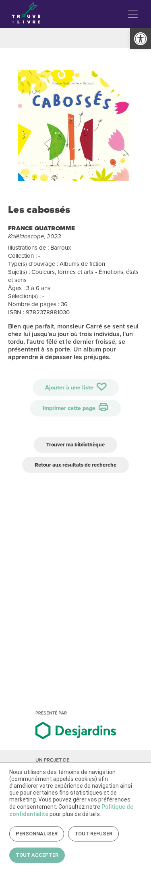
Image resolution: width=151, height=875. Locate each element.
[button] (140, 38)
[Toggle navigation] (133, 14)
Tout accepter (37, 855)
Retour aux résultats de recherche (75, 465)
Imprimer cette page (70, 408)
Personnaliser (37, 834)
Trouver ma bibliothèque (75, 444)
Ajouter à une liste (70, 387)
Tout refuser (93, 834)
